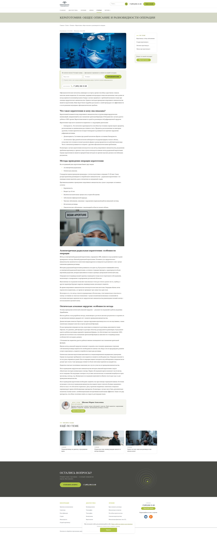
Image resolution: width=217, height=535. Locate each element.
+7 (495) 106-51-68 (89, 485)
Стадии (62, 516)
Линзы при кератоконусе (143, 49)
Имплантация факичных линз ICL (117, 519)
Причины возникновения (66, 507)
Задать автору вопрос (78, 411)
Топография (89, 510)
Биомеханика (89, 516)
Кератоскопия (89, 519)
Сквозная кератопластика (115, 516)
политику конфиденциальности (105, 80)
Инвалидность (63, 519)
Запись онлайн (149, 4)
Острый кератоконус (65, 522)
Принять (108, 530)
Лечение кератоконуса (142, 45)
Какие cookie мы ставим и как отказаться (121, 524)
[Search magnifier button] (126, 4)
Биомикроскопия (90, 507)
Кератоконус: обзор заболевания (145, 38)
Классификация (64, 513)
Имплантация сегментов (115, 510)
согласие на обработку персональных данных (84, 80)
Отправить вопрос (70, 484)
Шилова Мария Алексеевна (93, 402)
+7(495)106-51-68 (135, 4)
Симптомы (62, 510)
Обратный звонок (144, 60)
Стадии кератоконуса (142, 42)
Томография (89, 513)
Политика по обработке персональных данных (72, 531)
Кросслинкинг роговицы (115, 507)
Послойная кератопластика (115, 513)
